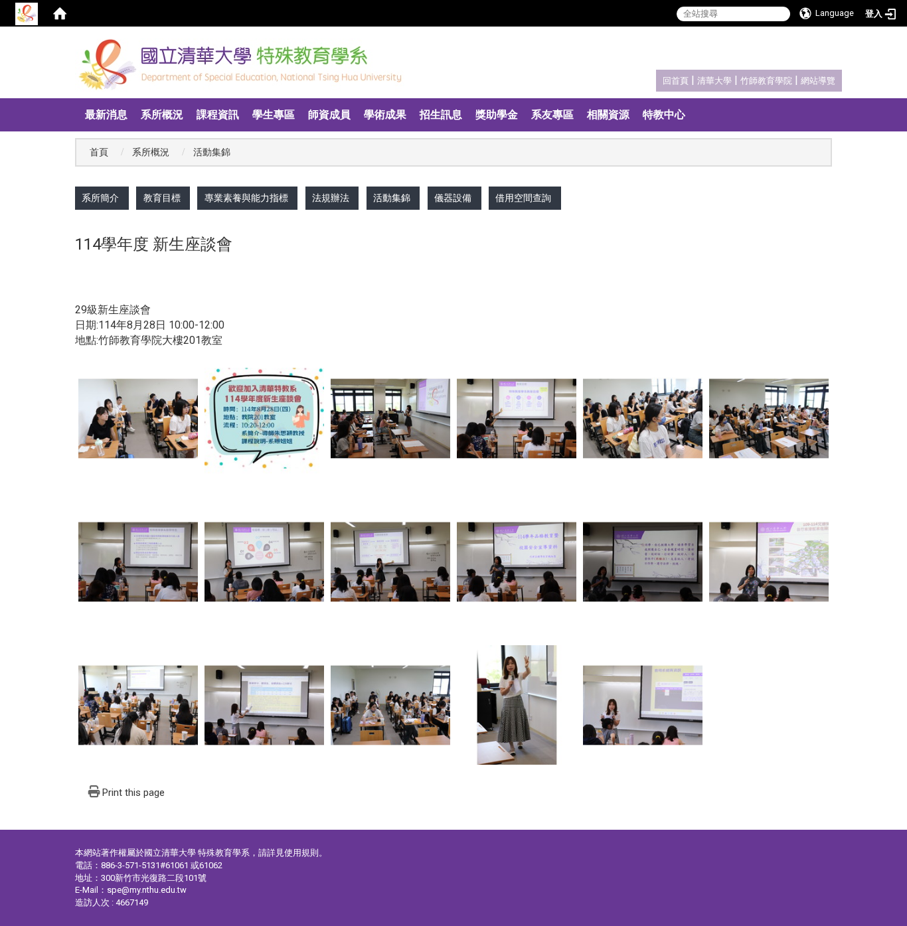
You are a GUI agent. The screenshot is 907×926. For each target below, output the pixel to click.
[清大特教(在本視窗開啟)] (244, 65)
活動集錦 (391, 198)
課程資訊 (218, 114)
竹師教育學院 (766, 81)
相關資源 (608, 114)
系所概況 (162, 114)
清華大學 (714, 81)
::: (656, 79)
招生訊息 (441, 114)
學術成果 (385, 114)
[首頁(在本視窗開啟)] (59, 13)
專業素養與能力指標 (246, 198)
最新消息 (106, 114)
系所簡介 (100, 198)
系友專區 (552, 114)
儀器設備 (452, 198)
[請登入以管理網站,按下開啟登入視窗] (26, 13)
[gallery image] (138, 417)
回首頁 (676, 81)
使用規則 (301, 853)
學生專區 (273, 114)
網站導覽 (818, 81)
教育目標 (162, 198)
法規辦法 (330, 198)
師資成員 (329, 114)
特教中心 (664, 114)
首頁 (99, 152)
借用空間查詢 (523, 198)
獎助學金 (496, 114)
